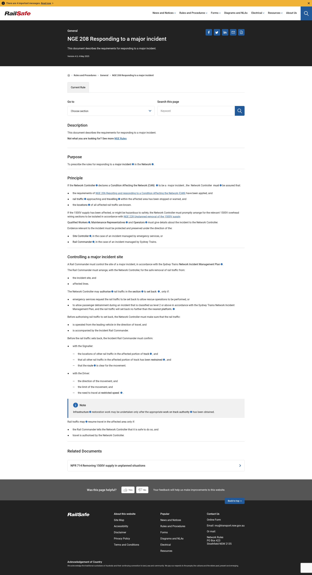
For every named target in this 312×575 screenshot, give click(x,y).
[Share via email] (233, 32)
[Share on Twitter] (217, 32)
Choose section (79, 111)
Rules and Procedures (192, 12)
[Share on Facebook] (209, 32)
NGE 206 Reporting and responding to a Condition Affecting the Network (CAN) (141, 193)
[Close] (309, 3)
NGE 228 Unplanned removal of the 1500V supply (152, 216)
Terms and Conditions (126, 544)
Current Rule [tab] (78, 87)
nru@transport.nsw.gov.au (230, 525)
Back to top (233, 501)
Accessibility (121, 526)
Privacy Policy (122, 538)
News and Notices (163, 12)
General (104, 75)
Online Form (214, 519)
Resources (274, 12)
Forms (214, 12)
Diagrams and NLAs (235, 12)
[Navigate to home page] (78, 515)
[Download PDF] (241, 32)
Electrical (256, 12)
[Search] (240, 111)
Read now (46, 3)
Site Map (119, 520)
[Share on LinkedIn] (225, 32)
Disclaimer (120, 532)
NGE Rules (120, 138)
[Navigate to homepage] (15, 11)
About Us (291, 12)
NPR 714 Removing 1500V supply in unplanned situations (108, 465)
